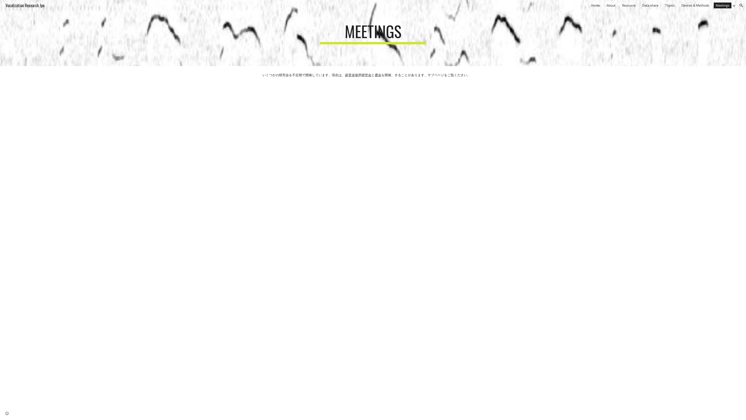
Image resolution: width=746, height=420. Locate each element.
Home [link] (595, 5)
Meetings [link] (722, 5)
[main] (373, 33)
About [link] (611, 5)
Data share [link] (650, 5)
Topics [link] (670, 5)
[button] (741, 5)
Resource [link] (629, 5)
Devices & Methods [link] (695, 5)
